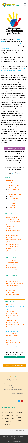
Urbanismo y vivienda (12, 331)
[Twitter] (19, 401)
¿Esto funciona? (11, 251)
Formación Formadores (14, 366)
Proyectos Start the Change (14, 347)
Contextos (9, 183)
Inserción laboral (13, 207)
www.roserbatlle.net (15, 173)
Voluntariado (12, 201)
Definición (9, 181)
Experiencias (10, 301)
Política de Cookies (13, 439)
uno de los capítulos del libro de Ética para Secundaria (13, 71)
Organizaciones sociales (15, 196)
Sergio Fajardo (5, 48)
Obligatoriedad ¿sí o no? (13, 240)
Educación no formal (14, 198)
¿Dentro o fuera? (11, 242)
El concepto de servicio (13, 231)
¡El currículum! (10, 228)
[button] (22, 4)
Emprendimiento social (14, 194)
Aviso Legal (6, 436)
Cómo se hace (11, 257)
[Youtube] (22, 401)
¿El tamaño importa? (12, 244)
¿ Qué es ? (9, 177)
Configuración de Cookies (13, 441)
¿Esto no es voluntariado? (14, 222)
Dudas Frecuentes (12, 214)
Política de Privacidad (17, 436)
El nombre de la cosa (12, 233)
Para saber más (11, 276)
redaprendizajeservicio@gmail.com (14, 357)
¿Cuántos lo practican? (13, 219)
